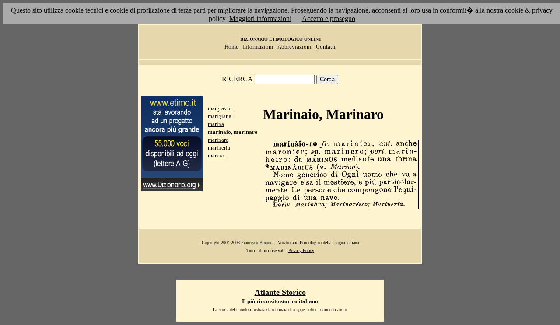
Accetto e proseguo (328, 18)
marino (216, 155)
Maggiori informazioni (260, 18)
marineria (219, 147)
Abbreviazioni (294, 46)
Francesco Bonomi (257, 242)
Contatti (326, 46)
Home (231, 46)
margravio (220, 108)
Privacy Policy (301, 250)
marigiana (219, 116)
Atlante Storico (280, 292)
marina (216, 124)
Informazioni (258, 46)
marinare (218, 139)
